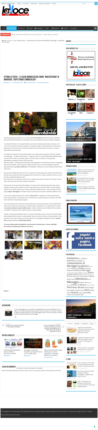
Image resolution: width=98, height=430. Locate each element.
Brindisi (79, 261)
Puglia (92, 288)
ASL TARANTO (82, 258)
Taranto (74, 292)
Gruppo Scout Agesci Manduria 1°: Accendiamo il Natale (15, 325)
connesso (26, 368)
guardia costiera (72, 275)
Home (19, 3)
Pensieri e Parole (90, 285)
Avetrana (71, 261)
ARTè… (48, 28)
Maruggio (73, 282)
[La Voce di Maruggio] (15, 9)
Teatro (80, 293)
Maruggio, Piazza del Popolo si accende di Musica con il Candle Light (33, 351)
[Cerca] (96, 3)
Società (65, 28)
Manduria (81, 278)
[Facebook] (84, 4)
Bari (76, 261)
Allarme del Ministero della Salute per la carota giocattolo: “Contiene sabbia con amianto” (34, 34)
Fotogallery (39, 28)
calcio (83, 261)
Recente (77, 323)
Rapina (69, 290)
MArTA (89, 279)
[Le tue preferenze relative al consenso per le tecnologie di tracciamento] (94, 426)
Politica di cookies (44, 3)
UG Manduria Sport (78, 295)
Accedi (54, 3)
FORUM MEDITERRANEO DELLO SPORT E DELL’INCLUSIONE (12, 351)
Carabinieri (83, 266)
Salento (82, 290)
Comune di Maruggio (82, 270)
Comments (85, 323)
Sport (68, 293)
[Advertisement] (61, 20)
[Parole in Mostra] (81, 213)
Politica (86, 288)
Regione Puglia (75, 290)
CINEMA (81, 268)
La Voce (22, 28)
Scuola (91, 290)
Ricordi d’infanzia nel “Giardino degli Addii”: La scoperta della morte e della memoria (85, 180)
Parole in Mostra (78, 285)
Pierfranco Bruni (75, 287)
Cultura (80, 273)
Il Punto (30, 28)
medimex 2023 (83, 282)
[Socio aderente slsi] (81, 65)
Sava (86, 290)
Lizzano (72, 279)
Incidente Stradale (87, 274)
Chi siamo (26, 3)
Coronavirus (73, 28)
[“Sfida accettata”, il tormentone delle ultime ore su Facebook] (71, 350)
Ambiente (72, 258)
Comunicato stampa (72, 273)
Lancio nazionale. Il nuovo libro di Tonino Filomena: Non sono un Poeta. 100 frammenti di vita (85, 364)
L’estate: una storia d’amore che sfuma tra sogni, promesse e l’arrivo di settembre (86, 171)
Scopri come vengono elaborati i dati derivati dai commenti (44, 370)
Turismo (69, 294)
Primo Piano (12, 28)
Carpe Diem (74, 268)
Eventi (91, 272)
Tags (91, 323)
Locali (14, 40)
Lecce (84, 276)
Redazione (34, 3)
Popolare (70, 323)
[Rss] (83, 4)
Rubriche (55, 28)
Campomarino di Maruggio (76, 264)
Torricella (87, 293)
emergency (85, 273)
